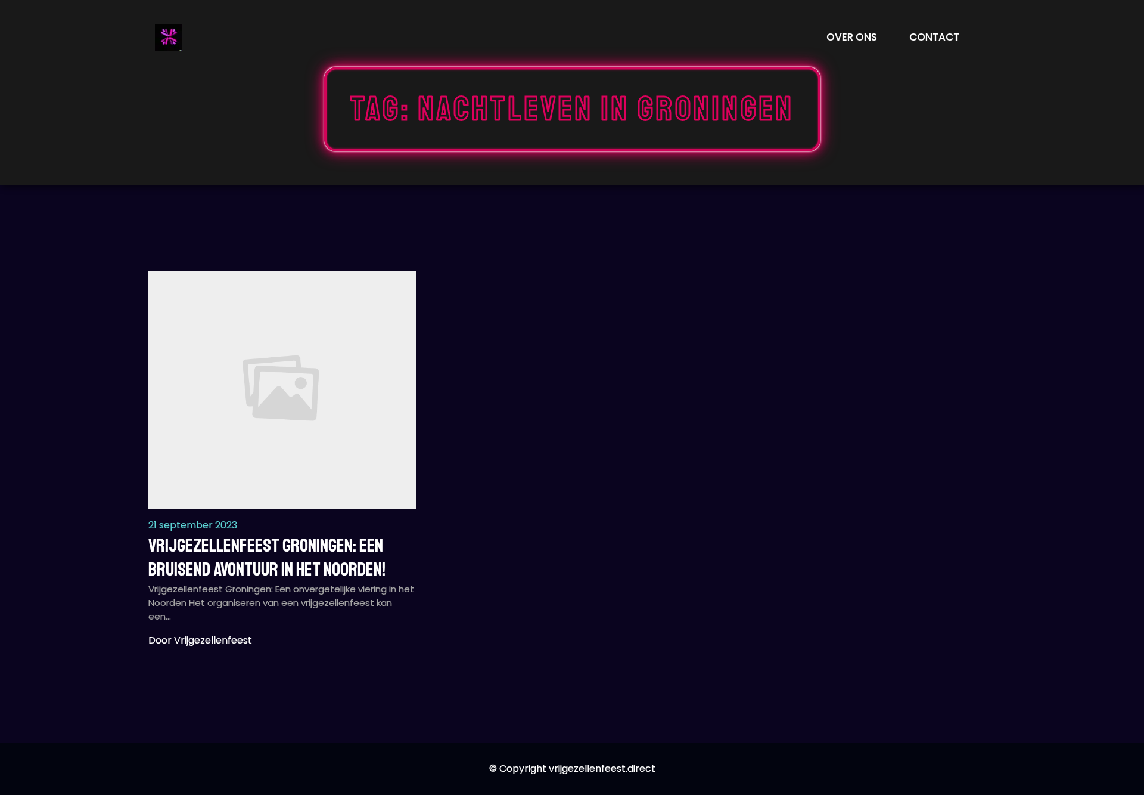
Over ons (851, 37)
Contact (934, 37)
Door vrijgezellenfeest (200, 640)
